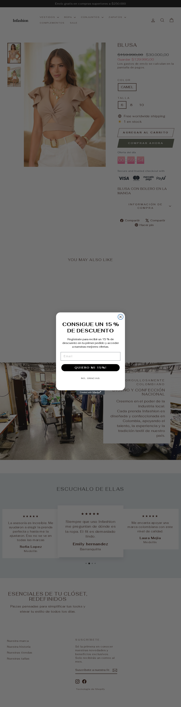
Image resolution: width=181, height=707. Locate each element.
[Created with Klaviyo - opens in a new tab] (90, 392)
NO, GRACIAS (90, 378)
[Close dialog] (120, 316)
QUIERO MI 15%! (90, 367)
